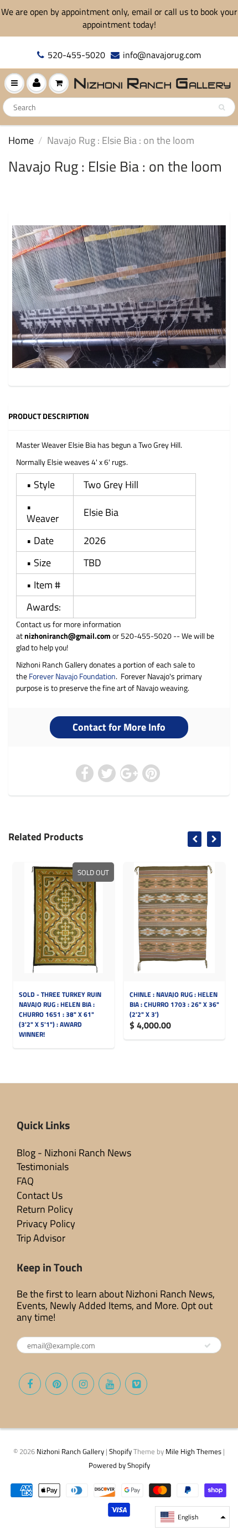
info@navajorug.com (162, 55)
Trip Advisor (41, 1237)
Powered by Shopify (119, 1465)
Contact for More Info (119, 727)
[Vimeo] (136, 1384)
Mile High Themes (193, 1451)
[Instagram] (83, 1384)
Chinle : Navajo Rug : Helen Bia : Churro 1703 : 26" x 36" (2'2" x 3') (174, 1004)
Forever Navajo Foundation (72, 676)
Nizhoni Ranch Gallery (70, 1451)
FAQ (25, 1180)
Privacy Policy (46, 1223)
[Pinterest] (56, 1384)
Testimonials (43, 1166)
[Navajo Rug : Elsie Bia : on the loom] (119, 296)
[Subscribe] (207, 1345)
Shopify (120, 1451)
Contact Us (40, 1195)
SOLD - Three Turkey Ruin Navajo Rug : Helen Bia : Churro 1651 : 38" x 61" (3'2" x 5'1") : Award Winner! (60, 1014)
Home (21, 140)
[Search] (221, 107)
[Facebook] (30, 1384)
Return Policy (45, 1209)
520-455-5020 (76, 55)
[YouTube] (110, 1384)
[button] (192, 1517)
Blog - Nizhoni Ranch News (74, 1152)
